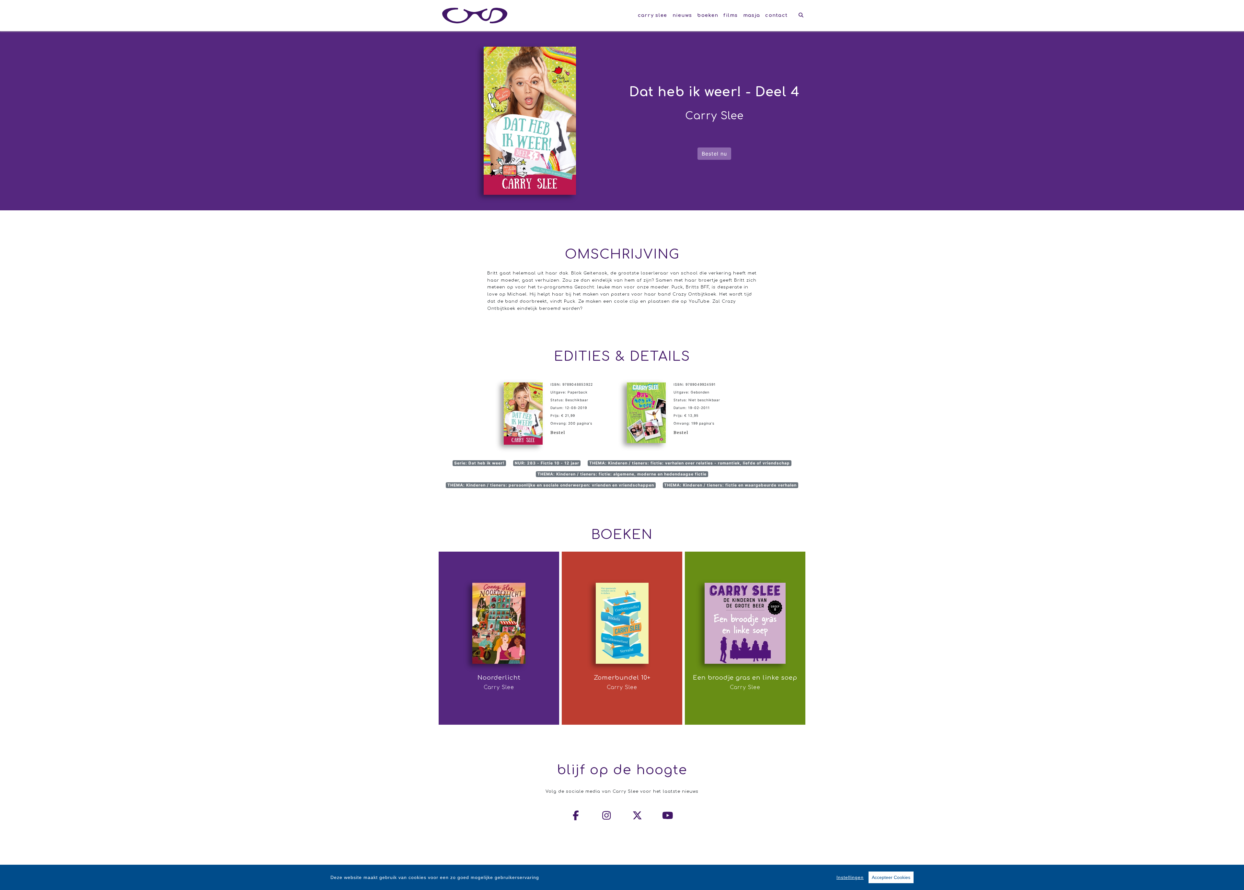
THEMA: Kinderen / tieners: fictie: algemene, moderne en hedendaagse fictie (622, 474)
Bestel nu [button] (714, 153)
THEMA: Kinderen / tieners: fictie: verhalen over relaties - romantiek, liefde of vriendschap (689, 463)
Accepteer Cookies (891, 877)
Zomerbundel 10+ (622, 677)
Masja (751, 15)
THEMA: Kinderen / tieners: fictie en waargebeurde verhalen (730, 485)
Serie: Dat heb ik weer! (479, 463)
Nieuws (682, 15)
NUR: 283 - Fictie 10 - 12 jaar (547, 463)
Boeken (707, 15)
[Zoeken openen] (801, 15)
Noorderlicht (499, 677)
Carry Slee (652, 15)
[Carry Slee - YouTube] (668, 815)
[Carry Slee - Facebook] (576, 815)
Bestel (557, 432)
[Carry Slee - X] (637, 815)
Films (730, 15)
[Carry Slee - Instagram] (607, 815)
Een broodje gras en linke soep (745, 677)
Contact (776, 15)
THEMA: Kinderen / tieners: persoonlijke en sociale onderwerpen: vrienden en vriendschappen (550, 485)
